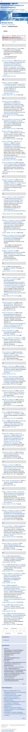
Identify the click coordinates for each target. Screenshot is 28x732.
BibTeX (19, 35)
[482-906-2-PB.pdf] (23, 115)
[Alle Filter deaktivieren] (17, 38)
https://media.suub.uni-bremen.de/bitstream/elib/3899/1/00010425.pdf (15, 211)
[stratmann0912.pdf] (16, 232)
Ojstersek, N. (17, 131)
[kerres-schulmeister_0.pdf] (16, 602)
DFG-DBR (6, 660)
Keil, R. (4, 480)
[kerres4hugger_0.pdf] (16, 138)
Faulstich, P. (12, 355)
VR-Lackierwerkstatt (9, 677)
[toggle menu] (26, 1)
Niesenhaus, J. (7, 435)
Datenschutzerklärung (17, 725)
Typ (7, 35)
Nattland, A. (5, 82)
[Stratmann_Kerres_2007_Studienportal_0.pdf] (16, 474)
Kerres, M (4, 48)
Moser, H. (10, 543)
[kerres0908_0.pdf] (16, 128)
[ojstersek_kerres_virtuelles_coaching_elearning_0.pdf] (16, 458)
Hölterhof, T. (15, 277)
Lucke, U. (16, 442)
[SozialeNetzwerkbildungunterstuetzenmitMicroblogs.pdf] (16, 328)
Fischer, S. (18, 441)
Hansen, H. (9, 277)
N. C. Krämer (18, 182)
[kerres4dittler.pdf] (16, 160)
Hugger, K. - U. (10, 413)
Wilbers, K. (6, 393)
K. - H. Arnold (7, 85)
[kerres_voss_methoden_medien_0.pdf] (16, 359)
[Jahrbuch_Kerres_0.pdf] (16, 624)
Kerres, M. (4, 60)
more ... (24, 684)
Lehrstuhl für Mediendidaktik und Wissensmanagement (12, 7)
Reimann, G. (7, 591)
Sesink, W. (4, 543)
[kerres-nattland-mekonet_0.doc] (16, 536)
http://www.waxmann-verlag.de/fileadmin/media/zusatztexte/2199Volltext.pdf (15, 293)
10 (20, 630)
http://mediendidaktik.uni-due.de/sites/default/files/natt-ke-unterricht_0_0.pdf (11, 92)
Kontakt (4, 726)
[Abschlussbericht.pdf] (16, 335)
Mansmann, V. (14, 67)
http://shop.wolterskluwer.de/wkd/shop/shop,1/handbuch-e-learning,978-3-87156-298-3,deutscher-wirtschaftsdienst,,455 (15, 325)
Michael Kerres (12, 24)
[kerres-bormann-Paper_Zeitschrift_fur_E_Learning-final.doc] (16, 171)
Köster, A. (9, 491)
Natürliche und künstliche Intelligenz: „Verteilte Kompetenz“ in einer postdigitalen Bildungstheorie (14, 709)
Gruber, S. (4, 491)
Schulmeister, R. (16, 480)
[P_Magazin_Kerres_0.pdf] (16, 271)
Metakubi (6, 648)
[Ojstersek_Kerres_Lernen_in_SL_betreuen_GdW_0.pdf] (16, 405)
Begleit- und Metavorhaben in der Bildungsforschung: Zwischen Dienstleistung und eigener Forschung (15, 692)
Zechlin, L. (15, 491)
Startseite (3, 24)
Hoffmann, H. (7, 67)
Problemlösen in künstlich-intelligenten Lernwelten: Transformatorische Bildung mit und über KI (14, 714)
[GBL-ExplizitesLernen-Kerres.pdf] (23, 171)
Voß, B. (4, 352)
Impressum (4, 725)
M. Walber (16, 134)
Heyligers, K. (12, 433)
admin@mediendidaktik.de (7, 730)
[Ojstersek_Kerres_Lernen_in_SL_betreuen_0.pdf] (16, 396)
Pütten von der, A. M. (11, 184)
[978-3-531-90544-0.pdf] (16, 549)
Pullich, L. (7, 279)
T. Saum (19, 48)
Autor (4, 35)
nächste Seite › (8, 633)
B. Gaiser (11, 468)
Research (6, 640)
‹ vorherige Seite (14, 628)
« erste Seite (5, 628)
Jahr (10, 35)
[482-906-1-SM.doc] (16, 115)
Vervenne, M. (18, 119)
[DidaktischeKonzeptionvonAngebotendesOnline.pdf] (16, 345)
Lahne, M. (10, 60)
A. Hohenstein (19, 392)
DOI (3, 260)
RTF (22, 35)
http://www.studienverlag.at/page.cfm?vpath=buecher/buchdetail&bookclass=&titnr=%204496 (15, 599)
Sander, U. (18, 413)
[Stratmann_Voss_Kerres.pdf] (16, 384)
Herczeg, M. (12, 441)
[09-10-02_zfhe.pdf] (16, 248)
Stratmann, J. (10, 131)
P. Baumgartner (21, 590)
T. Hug (18, 566)
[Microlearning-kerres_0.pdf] (16, 571)
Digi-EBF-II (7, 656)
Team (7, 24)
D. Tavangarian (18, 253)
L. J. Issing (22, 339)
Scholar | (4, 58)
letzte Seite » (20, 633)
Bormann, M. (10, 119)
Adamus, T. (4, 197)
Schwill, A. (21, 67)
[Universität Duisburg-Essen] (20, 16)
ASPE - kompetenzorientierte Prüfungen (14, 667)
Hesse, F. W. (17, 468)
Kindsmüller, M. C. (8, 442)
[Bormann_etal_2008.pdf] (16, 445)
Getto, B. (15, 197)
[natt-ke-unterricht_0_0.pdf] (16, 95)
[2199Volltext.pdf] (16, 296)
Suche (6, 31)
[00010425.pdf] (16, 214)
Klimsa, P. (7, 341)
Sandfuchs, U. (14, 85)
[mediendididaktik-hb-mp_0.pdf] (16, 418)
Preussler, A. (7, 132)
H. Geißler (21, 453)
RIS (25, 35)
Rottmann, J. (5, 510)
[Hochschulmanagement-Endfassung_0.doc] (16, 504)
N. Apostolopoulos (16, 65)
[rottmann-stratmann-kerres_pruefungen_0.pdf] (16, 519)
